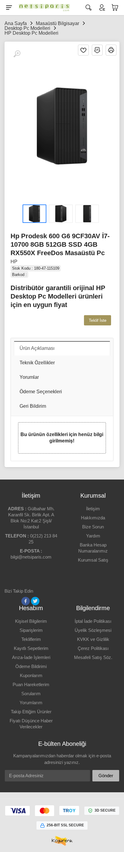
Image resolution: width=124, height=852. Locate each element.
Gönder (105, 775)
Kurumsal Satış (93, 559)
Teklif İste (98, 320)
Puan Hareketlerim (31, 684)
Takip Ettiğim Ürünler (31, 711)
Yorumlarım (31, 702)
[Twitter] (35, 601)
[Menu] (9, 7)
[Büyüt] (17, 54)
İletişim (93, 508)
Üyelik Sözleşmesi (93, 630)
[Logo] (43, 7)
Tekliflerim (31, 639)
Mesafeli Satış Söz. (93, 657)
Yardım (93, 535)
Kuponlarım (31, 675)
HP (14, 261)
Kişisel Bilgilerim (31, 621)
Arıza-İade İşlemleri (31, 657)
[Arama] (88, 7)
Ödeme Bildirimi (31, 666)
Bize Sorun (93, 526)
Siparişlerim (31, 630)
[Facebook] (25, 601)
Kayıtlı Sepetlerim (31, 648)
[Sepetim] (115, 7)
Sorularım (31, 693)
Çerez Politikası (93, 648)
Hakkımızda (93, 517)
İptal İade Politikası (93, 621)
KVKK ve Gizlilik (93, 639)
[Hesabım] (101, 7)
